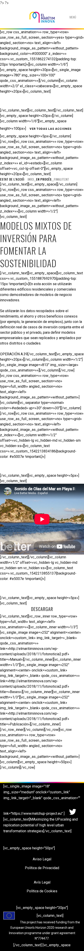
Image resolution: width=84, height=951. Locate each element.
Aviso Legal (42, 859)
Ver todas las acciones (50, 128)
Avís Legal (42, 882)
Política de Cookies (42, 891)
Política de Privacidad (42, 868)
